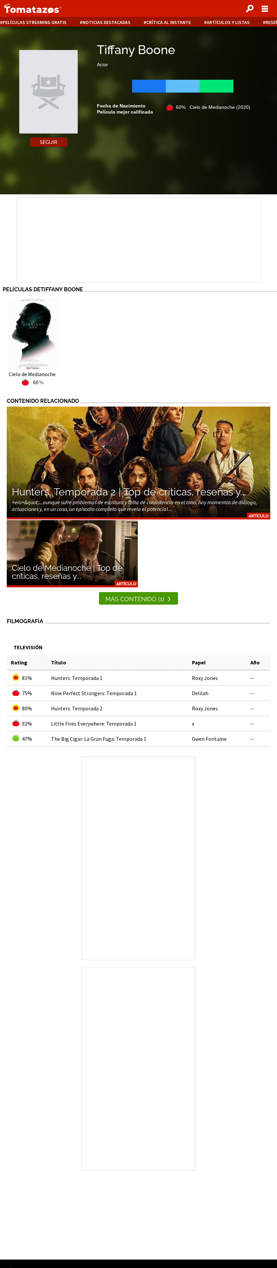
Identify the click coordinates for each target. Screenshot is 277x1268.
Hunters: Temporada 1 (76, 678)
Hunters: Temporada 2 (76, 708)
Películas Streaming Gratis (35, 22)
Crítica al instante (168, 22)
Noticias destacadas (106, 22)
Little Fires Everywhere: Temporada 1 (93, 723)
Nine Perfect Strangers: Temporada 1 (94, 693)
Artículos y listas (228, 22)
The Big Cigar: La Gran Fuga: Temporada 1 (98, 738)
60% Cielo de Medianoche (213, 107)
